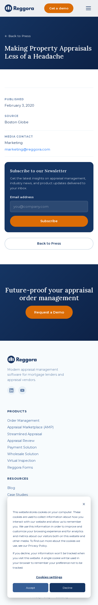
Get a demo (58, 8)
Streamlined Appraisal (24, 434)
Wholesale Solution (23, 454)
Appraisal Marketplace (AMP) (30, 427)
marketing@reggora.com (27, 149)
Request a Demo (49, 312)
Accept (30, 587)
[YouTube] (22, 390)
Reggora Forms (20, 467)
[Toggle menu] (88, 8)
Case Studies (17, 495)
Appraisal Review (20, 441)
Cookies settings (49, 577)
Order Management (23, 421)
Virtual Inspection (21, 461)
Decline (67, 587)
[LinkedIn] (11, 390)
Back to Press (49, 243)
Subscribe (49, 221)
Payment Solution (22, 447)
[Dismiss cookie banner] (84, 504)
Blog (11, 488)
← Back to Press (18, 36)
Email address (22, 197)
